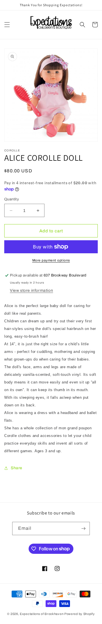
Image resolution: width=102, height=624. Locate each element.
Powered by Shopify (79, 614)
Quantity (11, 199)
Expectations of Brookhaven (42, 614)
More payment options (51, 260)
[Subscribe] (83, 528)
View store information (31, 290)
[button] (7, 24)
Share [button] (16, 468)
